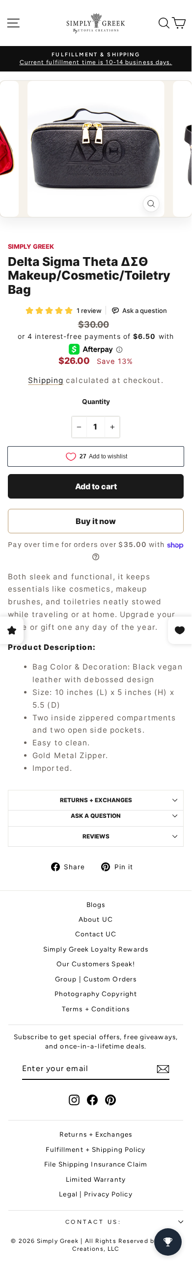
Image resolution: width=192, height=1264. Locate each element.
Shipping (45, 380)
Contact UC (95, 934)
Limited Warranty (96, 1179)
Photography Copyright (96, 994)
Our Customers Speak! (95, 964)
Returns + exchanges (96, 800)
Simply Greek (31, 246)
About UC (96, 919)
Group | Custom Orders (96, 979)
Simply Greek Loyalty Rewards (95, 949)
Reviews (96, 836)
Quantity (96, 401)
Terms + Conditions (96, 1009)
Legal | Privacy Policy (95, 1194)
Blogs (96, 904)
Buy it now (96, 521)
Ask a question (96, 815)
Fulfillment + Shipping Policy (95, 1149)
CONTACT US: (93, 1221)
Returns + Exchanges (95, 1134)
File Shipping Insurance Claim (95, 1164)
